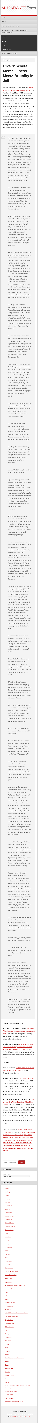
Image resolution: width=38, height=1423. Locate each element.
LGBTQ (7, 1299)
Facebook (7, 1254)
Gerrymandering (9, 1268)
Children (7, 1209)
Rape (6, 1347)
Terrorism (7, 1372)
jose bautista (18, 1135)
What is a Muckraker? (9, 53)
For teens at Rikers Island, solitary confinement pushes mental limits (19, 1031)
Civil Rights (8, 1212)
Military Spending (10, 1302)
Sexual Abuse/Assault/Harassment (14, 1358)
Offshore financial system (12, 1316)
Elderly (7, 1240)
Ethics (6, 1250)
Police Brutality (9, 1327)
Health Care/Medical (10, 1275)
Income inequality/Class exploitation (15, 1285)
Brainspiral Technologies (17, 1416)
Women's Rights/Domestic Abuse (14, 1401)
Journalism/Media (10, 1288)
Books (4, 41)
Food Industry (9, 1261)
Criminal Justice (23, 1129)
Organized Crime (9, 1323)
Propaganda (8, 1340)
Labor (6, 1292)
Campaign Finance (10, 1198)
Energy (7, 1243)
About (4, 22)
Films (3, 45)
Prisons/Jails (7, 1132)
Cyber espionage (9, 1230)
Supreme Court (9, 1368)
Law (30, 1129)
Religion (7, 1351)
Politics (7, 1330)
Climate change (9, 1216)
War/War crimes (9, 1398)
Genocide (7, 1264)
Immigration (8, 1278)
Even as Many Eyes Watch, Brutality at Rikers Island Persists (18, 1101)
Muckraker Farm (19, 8)
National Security (10, 1306)
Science (7, 1354)
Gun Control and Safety (11, 1271)
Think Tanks (8, 1379)
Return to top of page (20, 1411)
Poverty (7, 1334)
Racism (7, 1344)
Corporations (8, 1219)
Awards (4, 37)
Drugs (6, 1233)
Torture (7, 1382)
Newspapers (8, 1309)
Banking (7, 1192)
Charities (7, 1202)
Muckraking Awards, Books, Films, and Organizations (15, 31)
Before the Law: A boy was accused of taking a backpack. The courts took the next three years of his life (18, 1046)
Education (8, 1237)
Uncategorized (9, 1394)
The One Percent (9, 1375)
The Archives (6, 1174)
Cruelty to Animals (10, 1226)
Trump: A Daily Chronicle (10, 26)
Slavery (7, 1361)
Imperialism (8, 1282)
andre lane (25, 1132)
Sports (6, 1365)
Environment (8, 1247)
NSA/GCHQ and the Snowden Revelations (16, 1313)
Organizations (6, 49)
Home (4, 17)
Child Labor (8, 1205)
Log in (28, 1416)
